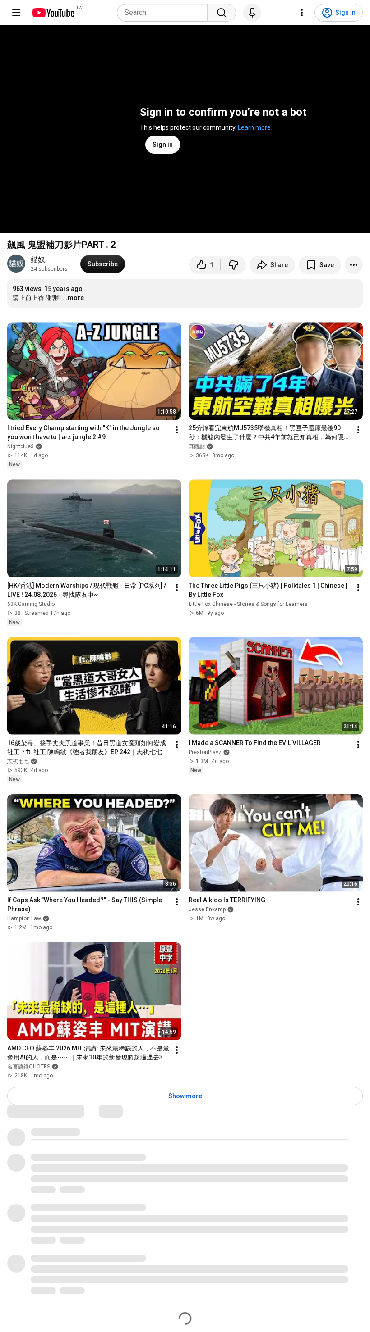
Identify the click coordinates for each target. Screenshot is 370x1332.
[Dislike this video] (233, 265)
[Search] (221, 13)
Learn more (254, 127)
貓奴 (38, 259)
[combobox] (165, 12)
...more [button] (73, 297)
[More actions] (354, 265)
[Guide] (16, 12)
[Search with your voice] (252, 13)
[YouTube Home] (53, 12)
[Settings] (301, 12)
